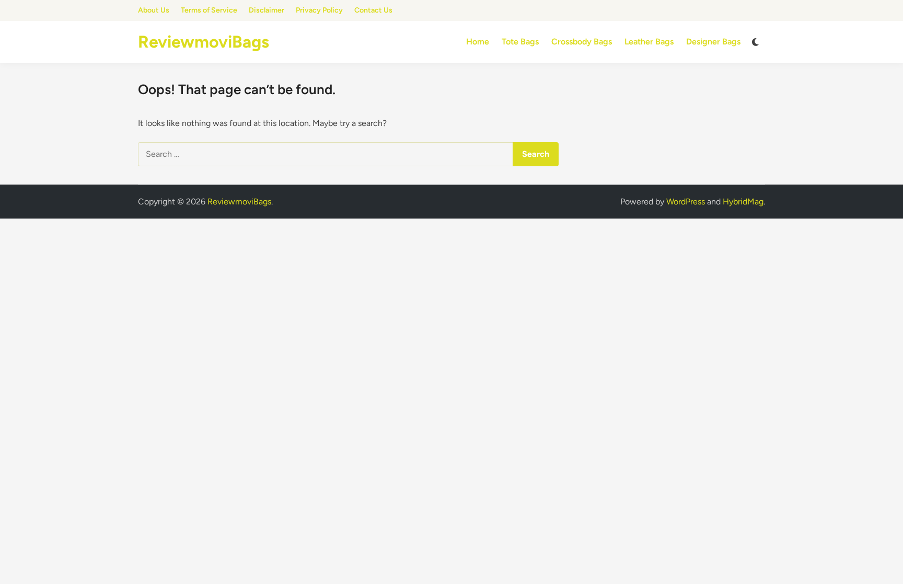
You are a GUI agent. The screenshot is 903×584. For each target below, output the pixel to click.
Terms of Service (209, 10)
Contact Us (373, 10)
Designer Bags (713, 42)
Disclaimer (266, 10)
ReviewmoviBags (203, 42)
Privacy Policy (319, 10)
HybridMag (743, 202)
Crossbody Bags (581, 42)
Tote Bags (520, 42)
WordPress (685, 202)
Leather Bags (649, 42)
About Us (153, 10)
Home (477, 42)
